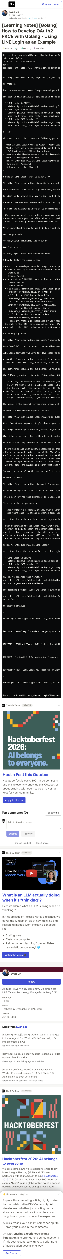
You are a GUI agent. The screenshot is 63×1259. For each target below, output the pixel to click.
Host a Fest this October (26, 774)
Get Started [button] (11, 1253)
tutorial (7, 48)
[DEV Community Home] (12, 4)
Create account (50, 4)
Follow (31, 981)
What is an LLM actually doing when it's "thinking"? (31, 898)
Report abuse (42, 843)
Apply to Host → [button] (14, 800)
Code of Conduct (23, 843)
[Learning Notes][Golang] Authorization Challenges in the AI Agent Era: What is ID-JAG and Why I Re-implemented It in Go (30, 1040)
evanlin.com (33, 18)
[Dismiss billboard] (59, 1194)
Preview (28, 833)
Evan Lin (14, 11)
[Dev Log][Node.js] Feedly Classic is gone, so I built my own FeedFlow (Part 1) (31, 1057)
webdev (39, 48)
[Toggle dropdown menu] (58, 705)
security (26, 48)
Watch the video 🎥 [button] (15, 955)
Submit (13, 833)
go (17, 48)
